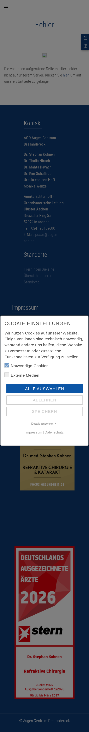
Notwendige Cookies (29, 366)
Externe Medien (25, 375)
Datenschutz (54, 432)
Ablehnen (44, 400)
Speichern (44, 411)
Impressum (33, 432)
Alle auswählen (44, 389)
